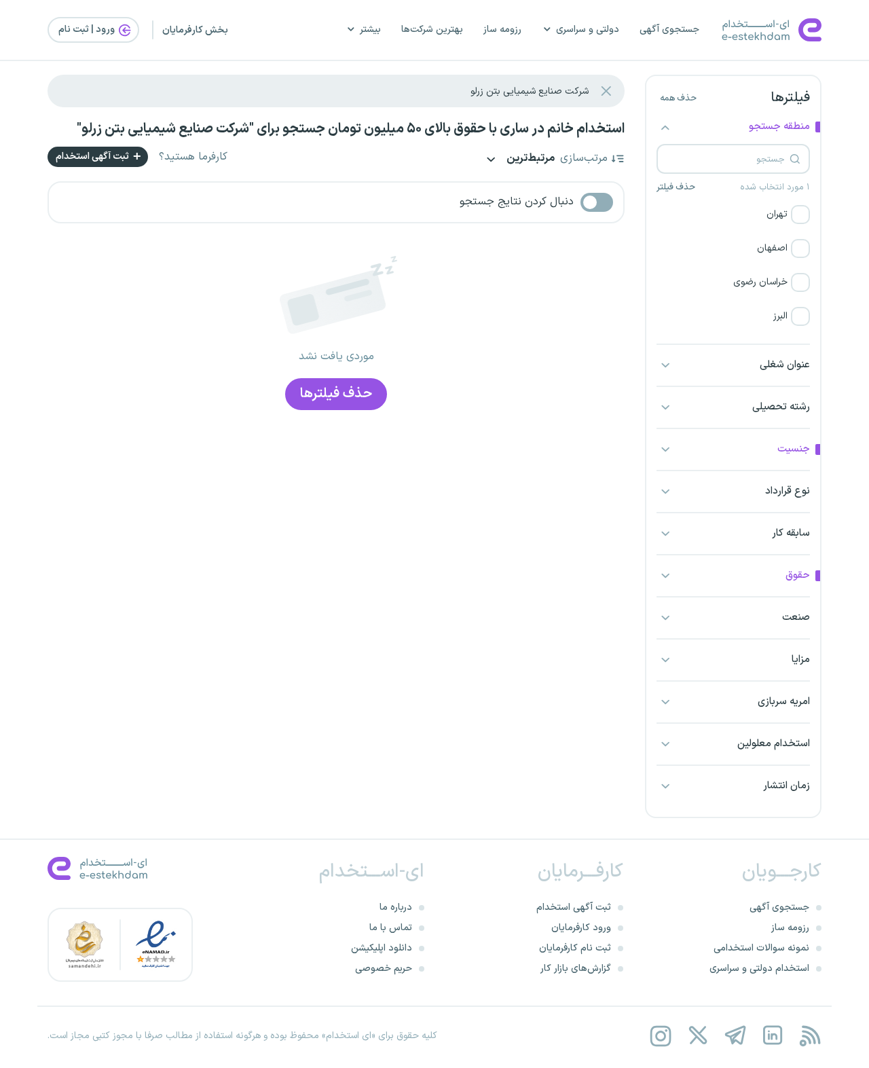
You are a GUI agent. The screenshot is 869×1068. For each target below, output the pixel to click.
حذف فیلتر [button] (676, 187)
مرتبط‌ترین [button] (529, 159)
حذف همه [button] (678, 98)
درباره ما (396, 907)
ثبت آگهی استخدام (93, 156)
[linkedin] (772, 1036)
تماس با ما (390, 928)
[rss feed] (809, 1036)
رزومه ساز (502, 29)
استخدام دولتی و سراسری (759, 968)
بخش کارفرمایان (195, 30)
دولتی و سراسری (587, 29)
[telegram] (735, 1036)
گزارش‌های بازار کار (575, 968)
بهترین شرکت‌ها (432, 29)
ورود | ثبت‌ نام (87, 29)
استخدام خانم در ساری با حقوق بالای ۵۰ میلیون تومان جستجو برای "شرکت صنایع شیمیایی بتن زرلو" (351, 129)
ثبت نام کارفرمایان (575, 948)
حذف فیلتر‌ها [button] (336, 394)
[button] (733, 215)
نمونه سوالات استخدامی (761, 948)
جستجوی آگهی (669, 29)
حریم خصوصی (383, 968)
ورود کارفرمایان (581, 928)
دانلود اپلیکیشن (381, 948)
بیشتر (370, 29)
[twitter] (697, 1036)
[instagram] (660, 1036)
